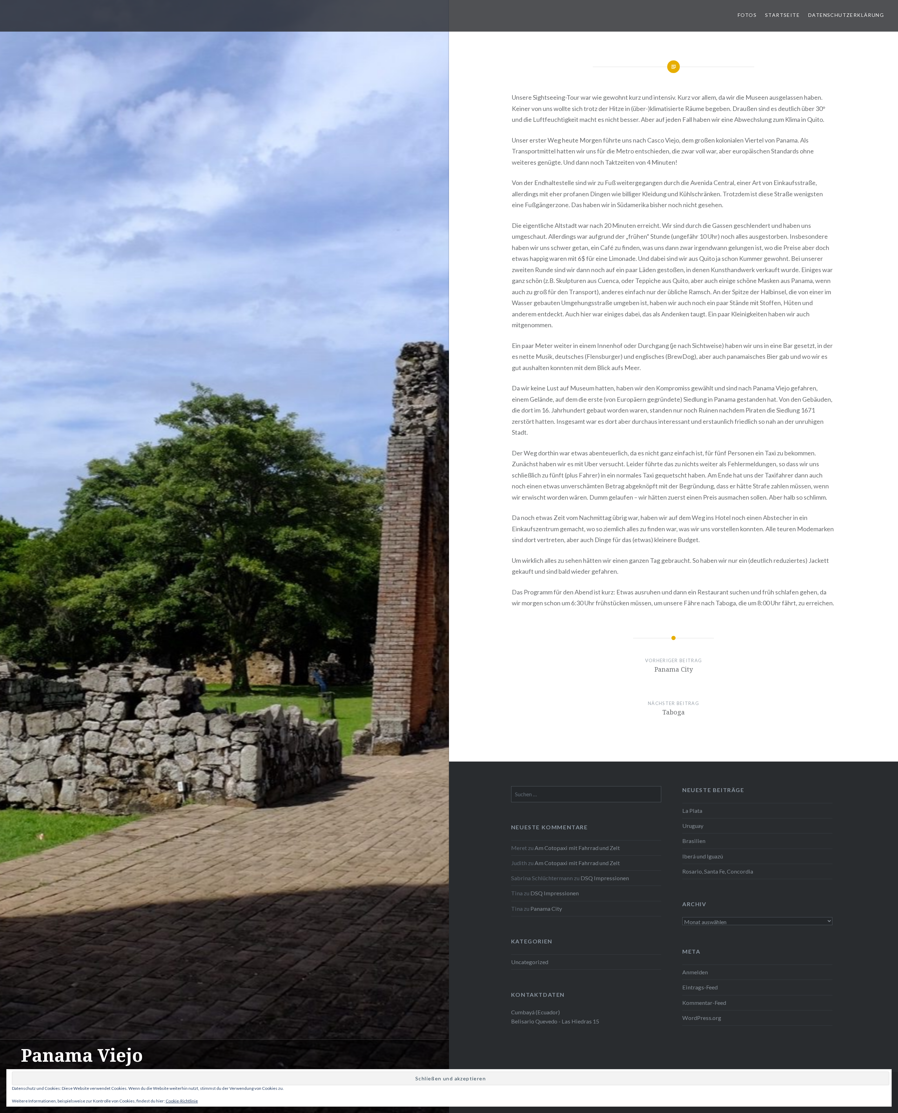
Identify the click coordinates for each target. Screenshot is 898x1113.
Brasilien (693, 840)
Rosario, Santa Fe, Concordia (717, 871)
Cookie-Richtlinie (182, 1101)
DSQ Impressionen (605, 878)
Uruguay (692, 825)
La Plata (692, 810)
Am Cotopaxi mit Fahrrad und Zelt (577, 847)
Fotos (747, 15)
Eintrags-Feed (700, 987)
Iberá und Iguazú (702, 856)
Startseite (782, 15)
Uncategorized (529, 962)
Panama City (546, 908)
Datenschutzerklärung (846, 15)
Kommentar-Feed (704, 1002)
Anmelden (695, 972)
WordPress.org (701, 1017)
